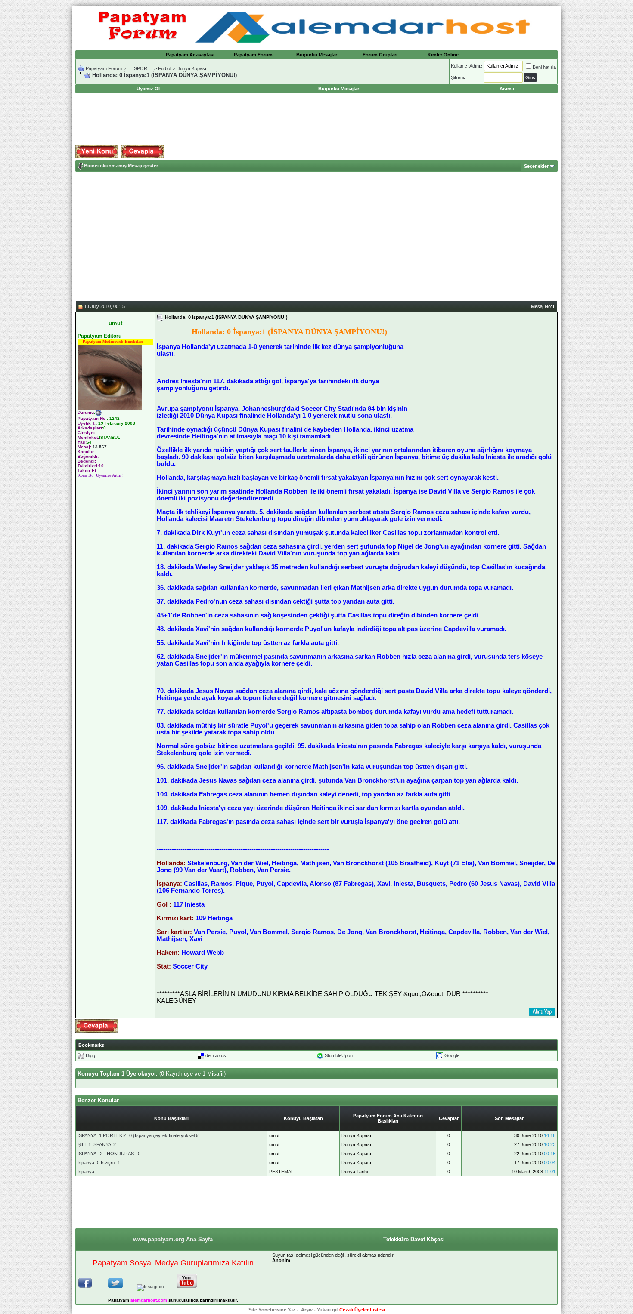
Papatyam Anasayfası (190, 54)
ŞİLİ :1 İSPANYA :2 (97, 1144)
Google (451, 1055)
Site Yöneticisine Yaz (271, 1309)
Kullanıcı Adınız (467, 65)
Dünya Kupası (191, 68)
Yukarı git (327, 1309)
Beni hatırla (544, 67)
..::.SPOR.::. (139, 68)
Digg (90, 1055)
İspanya (86, 1171)
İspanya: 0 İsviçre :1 (99, 1162)
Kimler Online (443, 54)
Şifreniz (458, 77)
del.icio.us (215, 1055)
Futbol (164, 68)
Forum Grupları (380, 54)
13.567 (100, 446)
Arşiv (307, 1309)
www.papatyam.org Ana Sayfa (173, 1239)
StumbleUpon (339, 1055)
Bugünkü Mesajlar (316, 54)
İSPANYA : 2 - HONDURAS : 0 (109, 1153)
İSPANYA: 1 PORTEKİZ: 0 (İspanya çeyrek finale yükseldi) (139, 1135)
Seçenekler (536, 166)
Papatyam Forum (253, 54)
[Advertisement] (316, 119)
